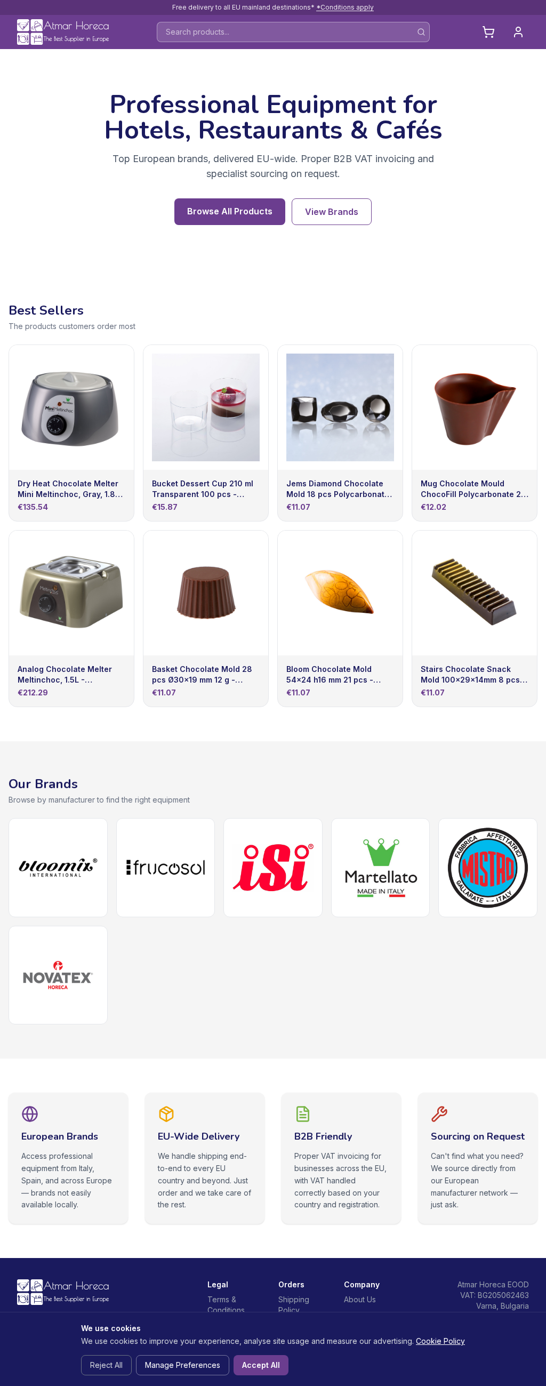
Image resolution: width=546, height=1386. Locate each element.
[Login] (518, 32)
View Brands (331, 211)
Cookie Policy (440, 1340)
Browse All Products (229, 211)
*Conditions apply (345, 7)
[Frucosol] (165, 867)
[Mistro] (487, 867)
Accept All (261, 1364)
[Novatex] (58, 975)
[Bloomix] (58, 867)
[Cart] (488, 32)
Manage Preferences (182, 1364)
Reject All (106, 1364)
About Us (360, 1299)
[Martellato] (380, 867)
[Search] (421, 32)
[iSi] (273, 867)
